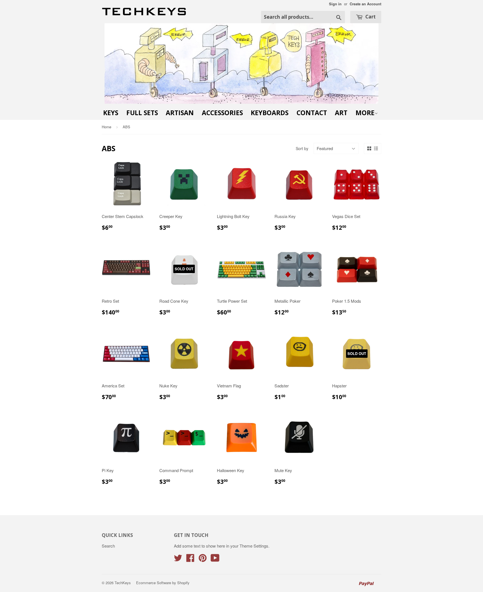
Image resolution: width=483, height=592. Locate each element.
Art (341, 112)
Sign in (335, 3)
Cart (370, 16)
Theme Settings (254, 546)
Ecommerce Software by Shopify (163, 582)
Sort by (302, 148)
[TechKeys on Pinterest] (202, 559)
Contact (312, 112)
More (365, 112)
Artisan (180, 112)
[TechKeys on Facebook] (190, 559)
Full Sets (142, 112)
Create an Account (365, 3)
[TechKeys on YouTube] (215, 559)
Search (108, 546)
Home (106, 126)
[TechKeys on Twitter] (178, 559)
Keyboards (269, 112)
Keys (110, 112)
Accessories (222, 112)
